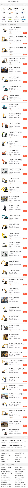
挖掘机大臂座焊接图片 (19, 453)
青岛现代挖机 (4, 482)
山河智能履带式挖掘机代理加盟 (7, 484)
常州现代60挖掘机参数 (19, 467)
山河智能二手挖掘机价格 (20, 486)
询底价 (25, 32)
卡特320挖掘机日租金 (19, 482)
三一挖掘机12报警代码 (5, 478)
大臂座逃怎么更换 (18, 461)
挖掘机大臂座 (18, 455)
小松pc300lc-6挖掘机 (19, 478)
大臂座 (2, 457)
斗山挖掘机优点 (18, 473)
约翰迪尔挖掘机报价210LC (20, 469)
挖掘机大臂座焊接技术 (5, 455)
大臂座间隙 (17, 459)
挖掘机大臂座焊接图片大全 (20, 457)
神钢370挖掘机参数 (19, 471)
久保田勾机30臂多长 (5, 480)
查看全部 (24, 437)
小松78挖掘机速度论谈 (19, 476)
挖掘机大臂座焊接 (4, 453)
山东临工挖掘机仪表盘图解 (6, 473)
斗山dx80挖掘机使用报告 (6, 471)
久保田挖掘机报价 (4, 469)
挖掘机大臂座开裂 (4, 459)
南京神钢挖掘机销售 (5, 476)
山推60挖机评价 (18, 480)
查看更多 (24, 5)
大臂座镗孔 (3, 461)
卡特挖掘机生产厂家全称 (6, 467)
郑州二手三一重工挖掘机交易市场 (8, 486)
